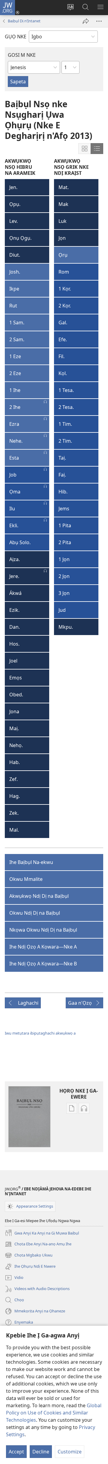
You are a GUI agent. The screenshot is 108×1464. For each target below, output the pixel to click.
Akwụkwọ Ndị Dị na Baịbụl (39, 896)
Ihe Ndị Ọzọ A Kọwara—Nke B (43, 963)
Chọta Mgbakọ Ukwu (28, 1255)
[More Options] (99, 21)
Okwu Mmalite (26, 879)
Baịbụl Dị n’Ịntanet (24, 21)
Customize (70, 1451)
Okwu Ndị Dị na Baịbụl (34, 913)
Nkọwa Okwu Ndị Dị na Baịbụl (43, 929)
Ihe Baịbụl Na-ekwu (31, 862)
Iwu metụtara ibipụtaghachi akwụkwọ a (40, 1033)
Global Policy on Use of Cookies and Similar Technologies (53, 1412)
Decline (40, 1451)
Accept (16, 1451)
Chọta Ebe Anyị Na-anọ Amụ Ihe (38, 1244)
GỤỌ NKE (15, 36)
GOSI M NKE (22, 55)
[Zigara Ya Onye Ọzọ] (85, 21)
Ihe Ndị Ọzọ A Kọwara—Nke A (43, 946)
